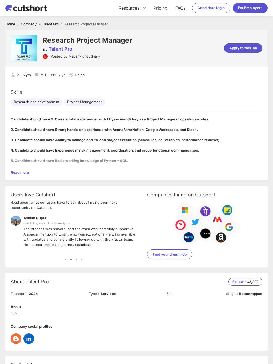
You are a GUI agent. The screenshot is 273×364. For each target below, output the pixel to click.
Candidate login (211, 8)
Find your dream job (170, 254)
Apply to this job (243, 48)
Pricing (160, 8)
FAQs (180, 8)
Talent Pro (60, 49)
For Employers (250, 8)
